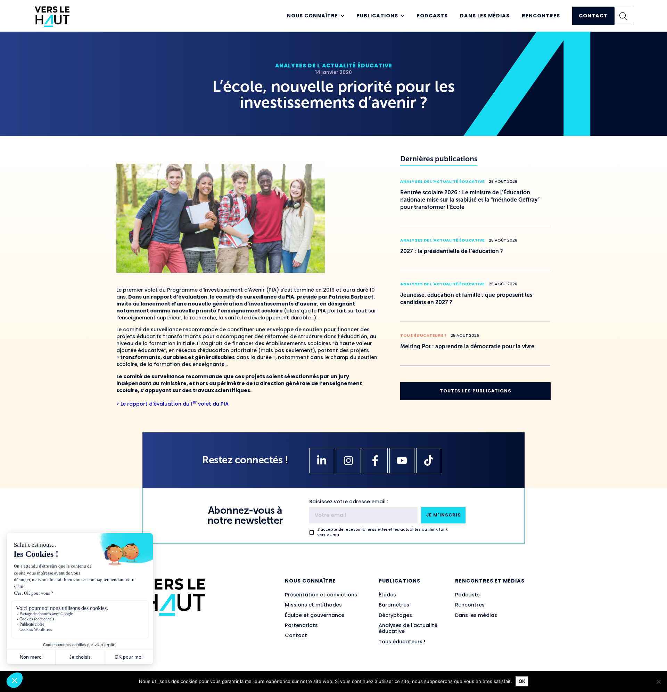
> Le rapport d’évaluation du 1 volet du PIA (172, 403)
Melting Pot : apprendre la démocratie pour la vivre (467, 346)
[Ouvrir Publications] (402, 16)
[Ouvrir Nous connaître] (342, 16)
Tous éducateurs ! (423, 335)
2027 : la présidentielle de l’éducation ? (451, 251)
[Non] (658, 681)
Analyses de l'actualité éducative (333, 65)
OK (522, 681)
